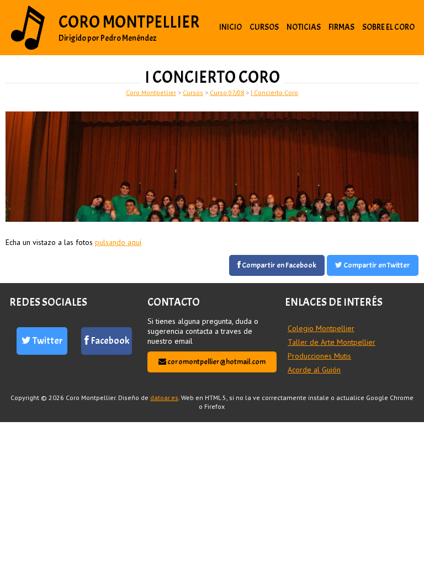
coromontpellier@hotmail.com (216, 361)
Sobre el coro (388, 27)
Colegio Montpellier (321, 328)
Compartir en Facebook (278, 265)
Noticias (304, 27)
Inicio (230, 27)
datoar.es (164, 397)
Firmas (341, 27)
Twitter (47, 340)
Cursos (264, 27)
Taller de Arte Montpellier (331, 342)
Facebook (109, 340)
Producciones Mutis (319, 356)
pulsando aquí (118, 242)
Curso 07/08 (227, 92)
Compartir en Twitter (376, 265)
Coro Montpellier (129, 22)
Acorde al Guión (314, 370)
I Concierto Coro (274, 92)
